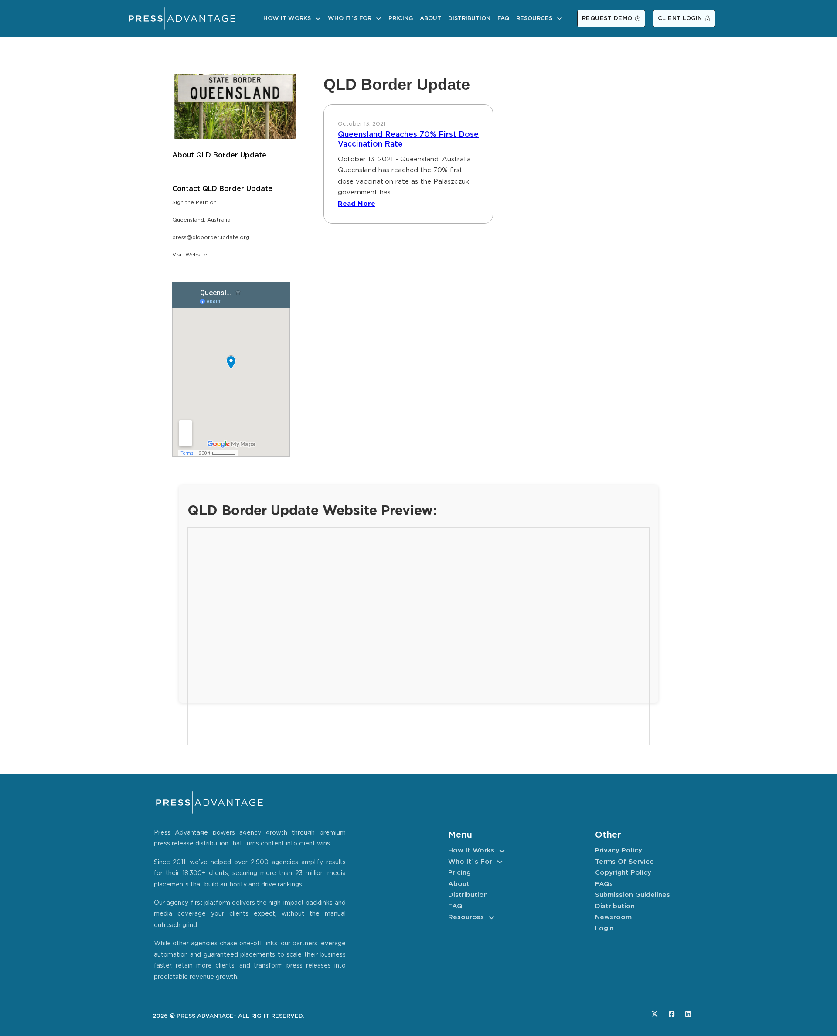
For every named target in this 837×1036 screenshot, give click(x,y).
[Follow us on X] (654, 1014)
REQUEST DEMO (607, 18)
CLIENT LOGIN (680, 18)
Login (604, 928)
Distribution (469, 18)
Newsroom (613, 917)
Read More (356, 204)
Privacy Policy (618, 850)
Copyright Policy (623, 873)
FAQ (503, 18)
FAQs (604, 884)
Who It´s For (349, 18)
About (430, 18)
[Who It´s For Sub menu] (378, 18)
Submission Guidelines (632, 895)
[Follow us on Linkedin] (688, 1014)
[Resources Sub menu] (559, 18)
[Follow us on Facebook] (671, 1014)
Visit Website (189, 254)
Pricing (400, 18)
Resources (534, 18)
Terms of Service (624, 862)
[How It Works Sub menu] (318, 18)
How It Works (287, 18)
